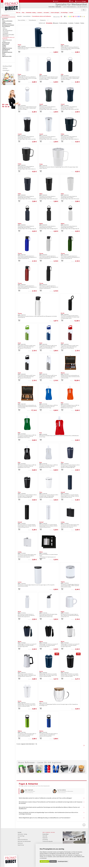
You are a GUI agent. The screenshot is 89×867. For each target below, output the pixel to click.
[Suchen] (83, 10)
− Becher (3, 41)
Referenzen (20, 843)
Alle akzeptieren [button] (44, 861)
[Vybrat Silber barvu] (82, 16)
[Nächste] (84, 746)
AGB (19, 837)
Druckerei (39, 12)
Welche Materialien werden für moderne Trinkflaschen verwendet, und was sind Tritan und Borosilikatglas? (45, 798)
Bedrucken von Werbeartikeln (24, 841)
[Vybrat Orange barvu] (72, 16)
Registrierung (21, 845)
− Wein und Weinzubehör (7, 40)
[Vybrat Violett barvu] (77, 16)
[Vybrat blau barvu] (79, 16)
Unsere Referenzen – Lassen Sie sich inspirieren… (40, 762)
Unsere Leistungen (55, 12)
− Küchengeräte (5, 33)
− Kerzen (3, 27)
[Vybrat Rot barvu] (73, 16)
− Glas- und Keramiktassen (7, 30)
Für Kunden (46, 12)
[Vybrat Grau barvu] (66, 16)
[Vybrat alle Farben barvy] (61, 16)
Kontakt (71, 12)
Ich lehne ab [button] (53, 861)
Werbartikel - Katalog (31, 12)
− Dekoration (4, 29)
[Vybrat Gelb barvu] (68, 16)
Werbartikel (5, 15)
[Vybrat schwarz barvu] (65, 16)
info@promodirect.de (71, 6)
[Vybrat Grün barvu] (70, 16)
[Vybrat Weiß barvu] (63, 16)
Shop (23, 12)
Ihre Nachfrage (64, 12)
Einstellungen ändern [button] (63, 861)
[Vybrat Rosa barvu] (75, 16)
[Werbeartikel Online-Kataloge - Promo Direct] (9, 84)
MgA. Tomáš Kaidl (29, 790)
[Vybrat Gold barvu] (84, 16)
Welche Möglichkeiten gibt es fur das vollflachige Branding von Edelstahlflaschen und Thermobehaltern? (44, 817)
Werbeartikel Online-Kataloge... (7, 68)
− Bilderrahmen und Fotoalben (8, 34)
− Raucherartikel (5, 36)
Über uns (18, 12)
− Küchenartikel (5, 31)
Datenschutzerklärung (22, 839)
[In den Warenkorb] (19, 52)
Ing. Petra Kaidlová (61, 790)
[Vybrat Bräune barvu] (80, 16)
